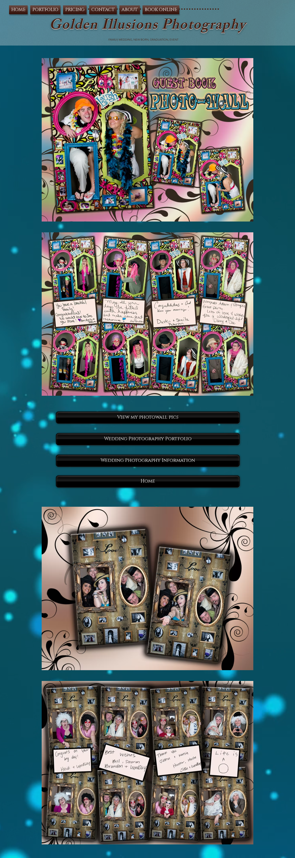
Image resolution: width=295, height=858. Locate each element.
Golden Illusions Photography (147, 26)
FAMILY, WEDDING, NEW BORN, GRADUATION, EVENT (143, 39)
